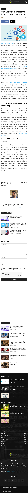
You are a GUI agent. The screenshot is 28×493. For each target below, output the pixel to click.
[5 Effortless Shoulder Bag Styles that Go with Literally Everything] (5, 357)
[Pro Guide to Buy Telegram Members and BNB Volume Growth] (5, 232)
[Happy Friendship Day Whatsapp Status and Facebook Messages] (5, 414)
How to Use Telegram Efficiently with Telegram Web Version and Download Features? (18, 224)
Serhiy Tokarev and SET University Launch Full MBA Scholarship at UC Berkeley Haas (17, 388)
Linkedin (12, 207)
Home (2, 5)
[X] (19, 480)
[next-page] (4, 237)
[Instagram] (15, 480)
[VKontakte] (22, 480)
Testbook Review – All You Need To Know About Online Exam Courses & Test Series (17, 381)
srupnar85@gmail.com (20, 207)
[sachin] (2, 18)
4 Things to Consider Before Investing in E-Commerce (6, 184)
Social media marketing (7, 43)
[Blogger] (5, 480)
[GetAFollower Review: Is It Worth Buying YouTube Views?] (5, 218)
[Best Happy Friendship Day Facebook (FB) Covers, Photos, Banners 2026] (5, 407)
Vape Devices (24, 182)
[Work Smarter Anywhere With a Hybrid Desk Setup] (5, 365)
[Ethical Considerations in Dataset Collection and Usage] (5, 395)
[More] (16, 21)
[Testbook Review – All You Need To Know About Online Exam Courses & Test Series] (5, 381)
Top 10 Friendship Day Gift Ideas (17, 419)
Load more (13, 369)
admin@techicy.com (11, 471)
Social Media (7, 5)
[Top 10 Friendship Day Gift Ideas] (5, 421)
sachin (5, 17)
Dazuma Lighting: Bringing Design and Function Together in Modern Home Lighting (18, 342)
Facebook (8, 207)
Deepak (11, 233)
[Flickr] (12, 480)
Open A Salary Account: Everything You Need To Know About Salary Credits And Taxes (17, 335)
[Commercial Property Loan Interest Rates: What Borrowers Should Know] (5, 350)
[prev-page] (2, 237)
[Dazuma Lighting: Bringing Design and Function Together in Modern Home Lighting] (5, 343)
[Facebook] (9, 480)
